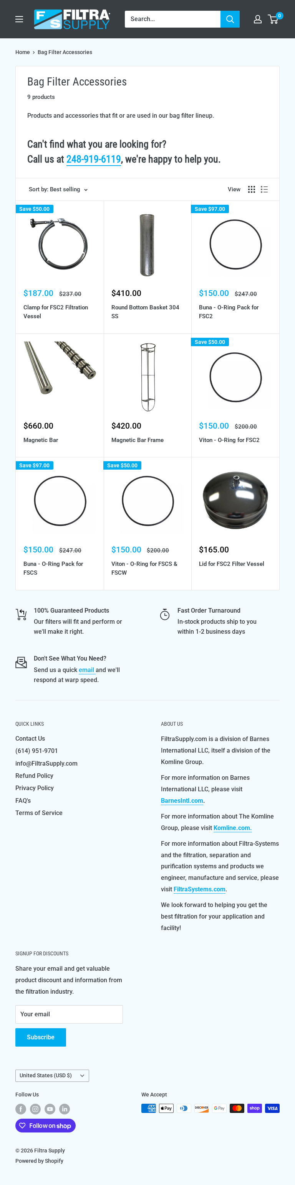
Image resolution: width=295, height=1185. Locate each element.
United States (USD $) (46, 1075)
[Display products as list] (264, 189)
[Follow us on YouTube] (50, 1109)
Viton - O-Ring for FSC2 (229, 440)
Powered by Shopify (39, 1161)
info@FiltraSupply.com (46, 763)
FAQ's (23, 800)
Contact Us (30, 738)
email (87, 670)
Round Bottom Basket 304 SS (145, 312)
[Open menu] (19, 19)
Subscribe (41, 1037)
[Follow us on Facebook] (20, 1109)
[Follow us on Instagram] (35, 1109)
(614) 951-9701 (36, 750)
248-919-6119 (93, 159)
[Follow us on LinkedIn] (64, 1109)
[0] (273, 19)
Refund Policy (34, 775)
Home (22, 52)
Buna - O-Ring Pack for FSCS (53, 568)
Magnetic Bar (40, 440)
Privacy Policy (34, 788)
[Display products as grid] (251, 189)
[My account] (258, 19)
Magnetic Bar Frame (137, 440)
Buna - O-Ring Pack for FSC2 (229, 312)
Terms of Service (39, 813)
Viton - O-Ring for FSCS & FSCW (144, 568)
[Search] (230, 19)
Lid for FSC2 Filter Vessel (231, 563)
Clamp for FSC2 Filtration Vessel (55, 312)
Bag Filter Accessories (65, 52)
